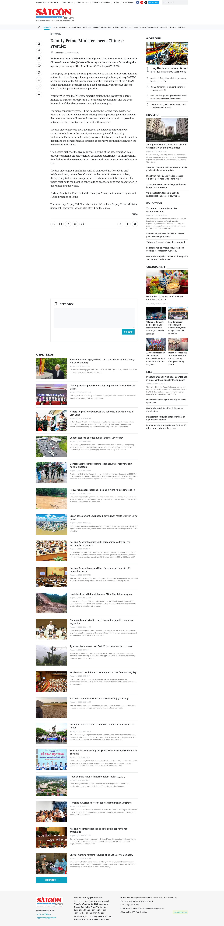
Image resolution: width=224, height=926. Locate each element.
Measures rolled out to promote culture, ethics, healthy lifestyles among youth (177, 359)
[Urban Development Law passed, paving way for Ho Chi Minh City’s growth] (51, 524)
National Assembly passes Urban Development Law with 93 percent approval (100, 570)
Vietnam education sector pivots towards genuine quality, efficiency (165, 235)
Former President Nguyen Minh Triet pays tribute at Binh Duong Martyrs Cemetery (102, 361)
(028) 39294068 (44, 914)
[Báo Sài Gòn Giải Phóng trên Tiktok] (145, 2)
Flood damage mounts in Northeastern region (97, 776)
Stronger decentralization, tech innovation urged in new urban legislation (102, 622)
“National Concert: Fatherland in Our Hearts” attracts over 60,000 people (155, 328)
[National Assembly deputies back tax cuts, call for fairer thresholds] (51, 837)
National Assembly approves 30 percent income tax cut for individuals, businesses (100, 543)
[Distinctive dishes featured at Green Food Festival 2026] (167, 282)
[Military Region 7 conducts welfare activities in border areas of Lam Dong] (51, 420)
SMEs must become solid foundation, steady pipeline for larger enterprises (166, 168)
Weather (182, 27)
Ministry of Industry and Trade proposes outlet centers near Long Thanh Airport (164, 177)
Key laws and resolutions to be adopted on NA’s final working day (103, 672)
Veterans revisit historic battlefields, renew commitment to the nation (102, 726)
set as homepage (180, 912)
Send (130, 332)
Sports (116, 27)
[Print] (39, 73)
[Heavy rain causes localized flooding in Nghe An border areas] (51, 498)
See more (50, 880)
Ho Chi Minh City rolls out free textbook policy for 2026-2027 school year (167, 257)
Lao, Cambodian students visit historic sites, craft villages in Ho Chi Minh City (177, 328)
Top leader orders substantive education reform (161, 210)
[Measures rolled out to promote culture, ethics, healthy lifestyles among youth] (178, 344)
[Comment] (39, 87)
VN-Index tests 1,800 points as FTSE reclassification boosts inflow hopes (163, 194)
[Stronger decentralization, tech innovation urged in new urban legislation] (51, 629)
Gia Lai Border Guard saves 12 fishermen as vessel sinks (168, 88)
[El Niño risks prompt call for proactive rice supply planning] (51, 707)
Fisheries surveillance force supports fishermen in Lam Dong (101, 802)
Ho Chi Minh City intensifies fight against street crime (164, 409)
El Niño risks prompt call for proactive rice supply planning (99, 698)
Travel (173, 27)
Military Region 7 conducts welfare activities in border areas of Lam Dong (102, 413)
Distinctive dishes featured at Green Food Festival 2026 (165, 298)
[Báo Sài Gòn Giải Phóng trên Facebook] (137, 2)
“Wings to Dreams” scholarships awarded (165, 242)
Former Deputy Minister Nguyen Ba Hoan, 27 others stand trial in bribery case (166, 426)
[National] (39, 94)
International (75, 27)
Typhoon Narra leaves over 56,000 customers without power (101, 646)
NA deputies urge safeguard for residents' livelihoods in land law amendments (168, 97)
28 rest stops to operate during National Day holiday (96, 437)
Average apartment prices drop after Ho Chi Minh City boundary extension (166, 146)
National (47, 27)
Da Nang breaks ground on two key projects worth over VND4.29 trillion (102, 387)
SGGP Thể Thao (82, 2)
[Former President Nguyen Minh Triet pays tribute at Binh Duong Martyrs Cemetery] (51, 368)
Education (106, 27)
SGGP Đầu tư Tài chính (101, 2)
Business (87, 27)
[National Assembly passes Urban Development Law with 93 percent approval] (51, 577)
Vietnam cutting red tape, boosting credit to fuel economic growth (168, 106)
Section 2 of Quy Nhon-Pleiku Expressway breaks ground (168, 79)
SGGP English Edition (55, 15)
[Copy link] (39, 80)
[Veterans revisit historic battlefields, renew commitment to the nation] (51, 733)
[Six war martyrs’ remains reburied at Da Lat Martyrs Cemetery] (51, 863)
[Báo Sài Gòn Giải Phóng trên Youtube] (141, 2)
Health (96, 27)
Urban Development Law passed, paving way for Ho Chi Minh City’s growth (103, 517)
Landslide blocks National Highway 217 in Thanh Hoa (101, 594)
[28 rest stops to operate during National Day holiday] (51, 446)
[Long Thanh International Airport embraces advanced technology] (167, 53)
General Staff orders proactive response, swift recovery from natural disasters (101, 465)
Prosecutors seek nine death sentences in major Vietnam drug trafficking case (166, 378)
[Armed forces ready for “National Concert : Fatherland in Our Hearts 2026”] (156, 344)
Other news (45, 354)
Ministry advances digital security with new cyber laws (166, 401)
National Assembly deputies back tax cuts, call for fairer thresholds (98, 830)
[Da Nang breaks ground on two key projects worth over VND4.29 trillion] (51, 394)
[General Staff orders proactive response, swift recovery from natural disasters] (51, 472)
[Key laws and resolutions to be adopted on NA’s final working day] (51, 681)
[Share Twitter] (39, 58)
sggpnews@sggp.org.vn (46, 918)
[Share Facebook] (39, 51)
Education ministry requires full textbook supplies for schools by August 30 (165, 249)
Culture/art (126, 27)
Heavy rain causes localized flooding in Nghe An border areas (101, 489)
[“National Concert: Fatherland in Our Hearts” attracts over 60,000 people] (156, 313)
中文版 (116, 2)
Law (136, 27)
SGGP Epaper (128, 2)
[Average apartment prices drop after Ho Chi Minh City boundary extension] (167, 130)
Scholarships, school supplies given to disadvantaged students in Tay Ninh (103, 752)
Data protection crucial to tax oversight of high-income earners (165, 418)
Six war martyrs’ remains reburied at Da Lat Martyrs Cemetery (101, 854)
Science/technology (149, 27)
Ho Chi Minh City (60, 27)
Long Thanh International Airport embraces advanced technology (169, 70)
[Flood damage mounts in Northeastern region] (51, 785)
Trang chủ (38, 27)
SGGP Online (68, 2)
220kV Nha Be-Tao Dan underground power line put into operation (166, 185)
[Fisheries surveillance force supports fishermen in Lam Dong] (51, 811)
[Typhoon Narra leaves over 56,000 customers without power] (51, 655)
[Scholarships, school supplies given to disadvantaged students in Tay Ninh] (51, 759)
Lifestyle (164, 27)
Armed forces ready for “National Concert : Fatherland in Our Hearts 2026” (155, 359)
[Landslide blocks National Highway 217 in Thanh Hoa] (51, 603)
